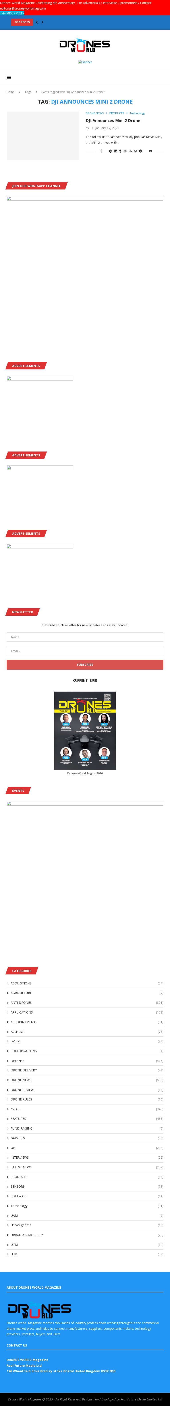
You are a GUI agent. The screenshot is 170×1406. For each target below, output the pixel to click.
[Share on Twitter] (105, 151)
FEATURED (87, 1118)
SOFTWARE (87, 1196)
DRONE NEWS (87, 1080)
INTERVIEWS (87, 1157)
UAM (87, 1215)
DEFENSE (87, 1061)
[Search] (161, 77)
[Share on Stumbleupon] (130, 151)
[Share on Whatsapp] (135, 151)
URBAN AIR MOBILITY (87, 1235)
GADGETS (87, 1138)
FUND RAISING (87, 1128)
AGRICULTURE (87, 993)
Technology (87, 1206)
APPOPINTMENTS (87, 1022)
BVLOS (87, 1041)
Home (11, 92)
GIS (87, 1148)
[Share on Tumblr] (120, 151)
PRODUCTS (87, 1177)
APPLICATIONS (87, 1012)
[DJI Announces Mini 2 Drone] (43, 136)
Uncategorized (87, 1225)
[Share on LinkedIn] (115, 151)
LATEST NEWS (87, 1167)
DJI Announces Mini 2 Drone (113, 120)
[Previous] (37, 22)
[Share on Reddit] (125, 151)
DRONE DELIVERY (87, 1070)
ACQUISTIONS (87, 983)
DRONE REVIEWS (87, 1090)
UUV (87, 1254)
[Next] (42, 22)
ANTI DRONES (87, 1002)
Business (87, 1031)
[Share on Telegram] (140, 151)
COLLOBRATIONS (87, 1051)
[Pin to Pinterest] (110, 151)
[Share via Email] (150, 151)
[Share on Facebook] (101, 151)
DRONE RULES (87, 1099)
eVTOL (87, 1109)
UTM (87, 1244)
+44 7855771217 (12, 13)
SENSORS (87, 1186)
